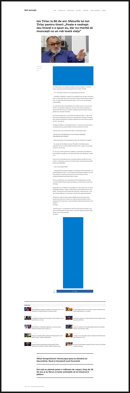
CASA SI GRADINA (95, 10)
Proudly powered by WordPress (37, 386)
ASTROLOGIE (61, 10)
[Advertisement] (73, 75)
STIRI (54, 10)
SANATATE (85, 10)
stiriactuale (39, 66)
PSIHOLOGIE (70, 10)
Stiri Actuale (30, 10)
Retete (104, 10)
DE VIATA (78, 10)
